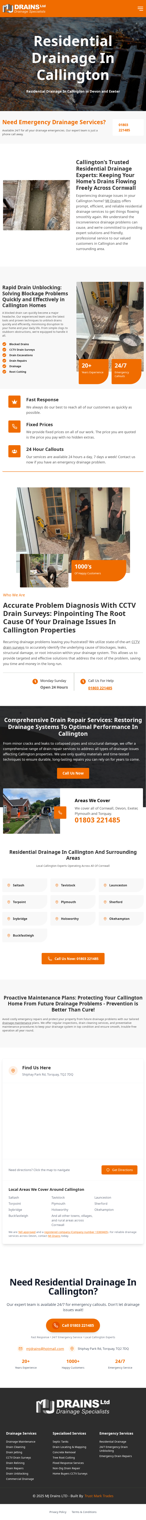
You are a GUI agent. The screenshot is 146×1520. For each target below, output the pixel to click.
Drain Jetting (14, 1452)
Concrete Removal (64, 1452)
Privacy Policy (57, 1512)
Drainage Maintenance (20, 1441)
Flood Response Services (68, 1463)
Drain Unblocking (17, 1473)
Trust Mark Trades (99, 1496)
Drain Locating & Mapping (69, 1447)
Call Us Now (73, 773)
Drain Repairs (15, 1468)
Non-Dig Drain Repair (66, 1468)
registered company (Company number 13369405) (76, 1232)
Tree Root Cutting (64, 1457)
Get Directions (122, 1170)
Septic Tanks (60, 1441)
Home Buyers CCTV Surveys (70, 1473)
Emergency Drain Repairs (115, 1456)
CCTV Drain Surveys (18, 1457)
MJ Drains (113, 201)
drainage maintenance (16, 1023)
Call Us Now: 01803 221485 (76, 958)
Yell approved (27, 1232)
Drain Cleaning (15, 1447)
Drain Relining (15, 1463)
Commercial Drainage (20, 1479)
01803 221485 (124, 127)
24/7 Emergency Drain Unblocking (113, 1448)
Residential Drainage (112, 1441)
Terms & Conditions (84, 1512)
